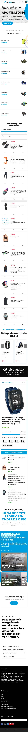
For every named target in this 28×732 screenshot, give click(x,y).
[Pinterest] (13, 724)
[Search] (19, 2)
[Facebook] (2, 724)
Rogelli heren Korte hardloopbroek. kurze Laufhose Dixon (18, 222)
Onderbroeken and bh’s (13, 465)
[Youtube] (10, 724)
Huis (2, 694)
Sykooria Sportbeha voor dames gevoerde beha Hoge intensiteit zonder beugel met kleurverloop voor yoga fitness (18, 192)
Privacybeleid (4, 704)
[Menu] (1, 2)
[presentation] (2, 346)
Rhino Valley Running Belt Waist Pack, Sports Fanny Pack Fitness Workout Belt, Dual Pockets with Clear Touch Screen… (18, 254)
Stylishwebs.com (18, 729)
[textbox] (14, 720)
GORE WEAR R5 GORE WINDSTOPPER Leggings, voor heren (17, 176)
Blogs (2, 698)
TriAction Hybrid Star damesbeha (15, 237)
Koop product (7, 445)
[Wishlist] (23, 2)
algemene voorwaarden (7, 706)
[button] (14, 646)
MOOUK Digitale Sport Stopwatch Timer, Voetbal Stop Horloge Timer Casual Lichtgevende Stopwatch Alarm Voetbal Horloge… (17, 496)
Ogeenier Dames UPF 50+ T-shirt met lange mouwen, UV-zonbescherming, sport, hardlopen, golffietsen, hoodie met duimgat (18, 270)
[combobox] (14, 720)
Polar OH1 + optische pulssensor (19, 352)
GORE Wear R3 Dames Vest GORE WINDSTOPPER (17, 301)
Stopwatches (11, 490)
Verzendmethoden (10, 653)
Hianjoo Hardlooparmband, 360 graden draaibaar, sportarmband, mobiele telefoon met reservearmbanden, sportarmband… (18, 286)
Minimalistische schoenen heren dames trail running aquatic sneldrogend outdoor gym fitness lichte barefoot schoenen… (18, 146)
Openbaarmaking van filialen (8, 708)
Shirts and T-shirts (12, 474)
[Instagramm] (8, 724)
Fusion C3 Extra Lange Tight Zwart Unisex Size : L (18, 206)
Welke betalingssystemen (12, 646)
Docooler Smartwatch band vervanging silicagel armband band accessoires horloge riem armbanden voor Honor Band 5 (18, 161)
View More (4, 42)
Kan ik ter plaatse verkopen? (13, 650)
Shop (2, 696)
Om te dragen (11, 455)
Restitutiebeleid (8, 657)
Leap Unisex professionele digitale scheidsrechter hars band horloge (17, 317)
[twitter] (5, 724)
